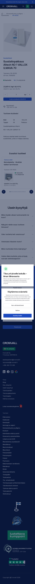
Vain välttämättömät (17, 305)
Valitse (17, 310)
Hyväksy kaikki (17, 315)
